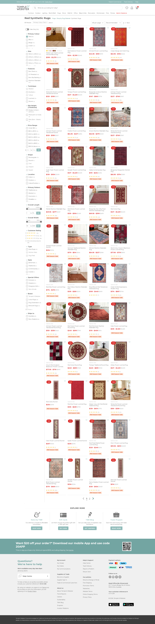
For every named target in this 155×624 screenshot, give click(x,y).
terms (71, 550)
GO (39, 150)
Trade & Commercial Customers (67, 583)
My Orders (60, 566)
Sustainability (61, 599)
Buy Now (63, 528)
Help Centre (87, 563)
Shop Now (37, 528)
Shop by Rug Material (63, 18)
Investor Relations (63, 608)
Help (136, 2)
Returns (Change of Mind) (91, 580)
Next (128, 23)
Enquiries (60, 605)
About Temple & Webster (65, 591)
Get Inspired (90, 528)
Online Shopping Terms (90, 594)
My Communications (63, 569)
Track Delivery (128, 2)
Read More (116, 528)
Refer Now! (48, 2)
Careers (59, 597)
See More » (28, 309)
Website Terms (87, 591)
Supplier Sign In (62, 580)
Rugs (54, 18)
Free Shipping (87, 583)
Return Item (87, 572)
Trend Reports (61, 594)
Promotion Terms (88, 585)
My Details (60, 563)
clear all (50, 22)
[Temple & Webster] (23, 8)
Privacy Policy (32, 591)
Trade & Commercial (115, 2)
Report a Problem (88, 569)
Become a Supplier (63, 577)
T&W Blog (60, 602)
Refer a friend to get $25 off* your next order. (34, 2)
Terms (44, 587)
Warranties (86, 588)
